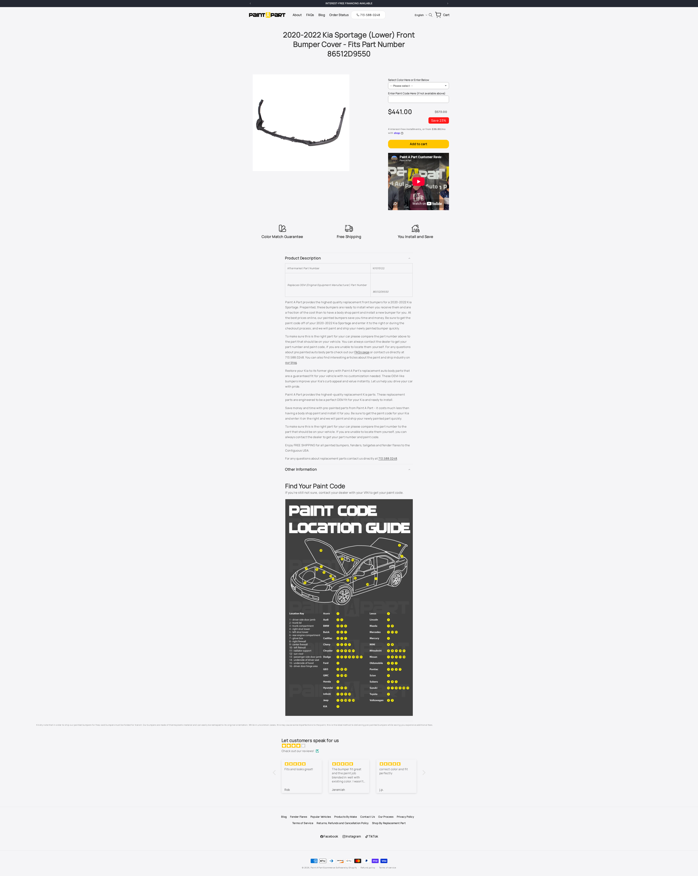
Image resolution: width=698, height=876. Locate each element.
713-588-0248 (370, 15)
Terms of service (387, 867)
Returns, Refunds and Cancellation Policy (343, 823)
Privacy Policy (405, 816)
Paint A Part (317, 867)
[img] (351, 745)
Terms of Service (302, 823)
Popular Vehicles (320, 816)
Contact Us (367, 816)
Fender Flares (298, 816)
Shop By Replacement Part (389, 823)
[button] (349, 258)
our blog (291, 362)
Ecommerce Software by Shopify (340, 867)
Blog (284, 816)
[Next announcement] (448, 3)
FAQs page (361, 352)
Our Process (386, 816)
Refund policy (368, 867)
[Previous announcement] (250, 3)
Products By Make (345, 816)
